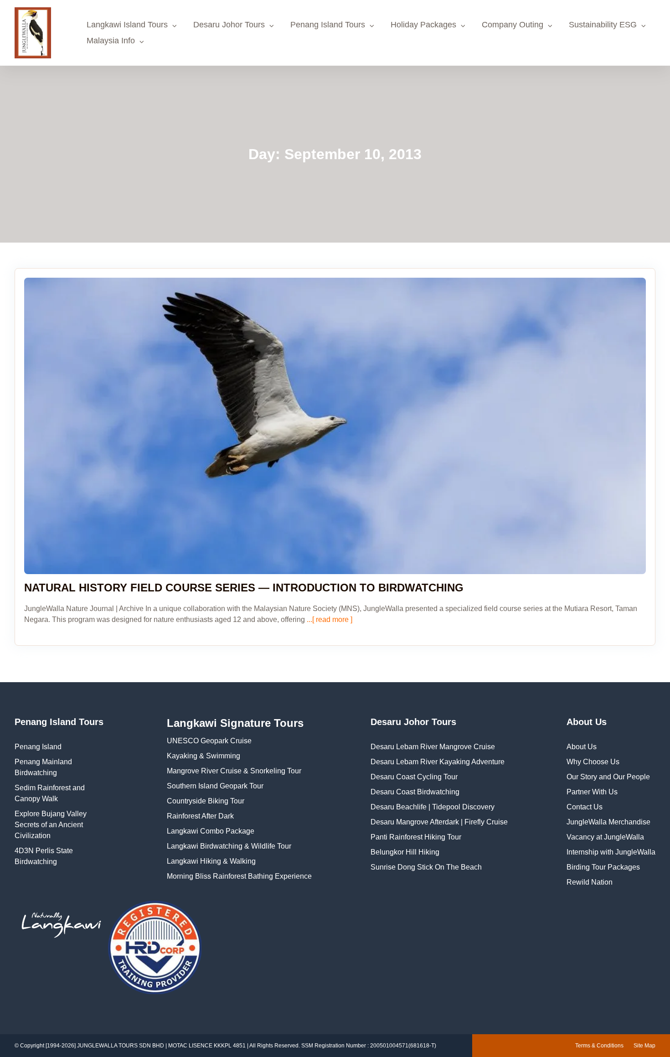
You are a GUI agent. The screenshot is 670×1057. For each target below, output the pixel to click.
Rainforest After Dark (200, 816)
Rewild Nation (590, 882)
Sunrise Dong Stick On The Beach (426, 867)
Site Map (644, 1045)
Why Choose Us (593, 762)
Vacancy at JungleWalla (605, 837)
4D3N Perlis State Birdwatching (44, 856)
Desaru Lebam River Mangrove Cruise (433, 747)
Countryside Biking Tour (205, 801)
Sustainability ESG (603, 24)
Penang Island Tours (327, 24)
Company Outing (512, 24)
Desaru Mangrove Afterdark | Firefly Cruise (439, 822)
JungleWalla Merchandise (608, 822)
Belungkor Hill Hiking (405, 852)
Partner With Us (592, 792)
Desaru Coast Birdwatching (415, 792)
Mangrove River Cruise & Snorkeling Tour (234, 771)
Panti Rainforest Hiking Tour (416, 837)
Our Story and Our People (608, 777)
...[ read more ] (328, 619)
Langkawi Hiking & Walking (211, 861)
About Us (582, 747)
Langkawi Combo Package (210, 831)
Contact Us (585, 807)
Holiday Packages (423, 24)
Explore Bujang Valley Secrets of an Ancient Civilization (51, 824)
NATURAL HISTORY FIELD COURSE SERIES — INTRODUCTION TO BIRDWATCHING (244, 587)
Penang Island (38, 747)
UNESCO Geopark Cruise (209, 741)
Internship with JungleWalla (611, 852)
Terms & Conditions (599, 1045)
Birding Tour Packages (603, 867)
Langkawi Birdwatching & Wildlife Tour (229, 846)
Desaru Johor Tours (229, 24)
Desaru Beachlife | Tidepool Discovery (433, 807)
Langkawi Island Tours (127, 24)
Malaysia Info (111, 40)
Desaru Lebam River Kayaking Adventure (438, 762)
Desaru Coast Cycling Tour (414, 777)
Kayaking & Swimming (203, 756)
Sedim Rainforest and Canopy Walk (50, 793)
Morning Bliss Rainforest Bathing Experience (239, 876)
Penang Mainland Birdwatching (43, 767)
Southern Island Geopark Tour (215, 786)
